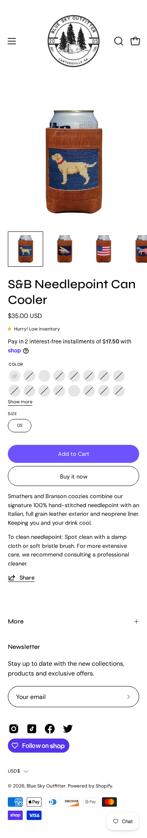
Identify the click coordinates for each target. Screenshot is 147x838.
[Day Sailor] (14, 391)
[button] (118, 41)
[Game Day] (74, 391)
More (16, 621)
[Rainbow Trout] (89, 376)
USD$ (14, 771)
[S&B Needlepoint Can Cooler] (25, 249)
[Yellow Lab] (14, 376)
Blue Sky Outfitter (46, 786)
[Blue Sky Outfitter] (74, 41)
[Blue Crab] (119, 376)
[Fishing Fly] (29, 376)
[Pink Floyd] (29, 391)
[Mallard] (59, 391)
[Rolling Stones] (74, 376)
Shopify (104, 786)
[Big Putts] (104, 391)
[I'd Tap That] (119, 391)
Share (27, 577)
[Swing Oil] (89, 391)
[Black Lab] (44, 391)
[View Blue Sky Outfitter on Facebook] (50, 729)
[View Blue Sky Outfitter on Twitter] (68, 729)
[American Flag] (44, 376)
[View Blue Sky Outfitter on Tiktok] (32, 729)
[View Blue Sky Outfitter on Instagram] (14, 729)
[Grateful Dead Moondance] (104, 376)
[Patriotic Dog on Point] (59, 376)
